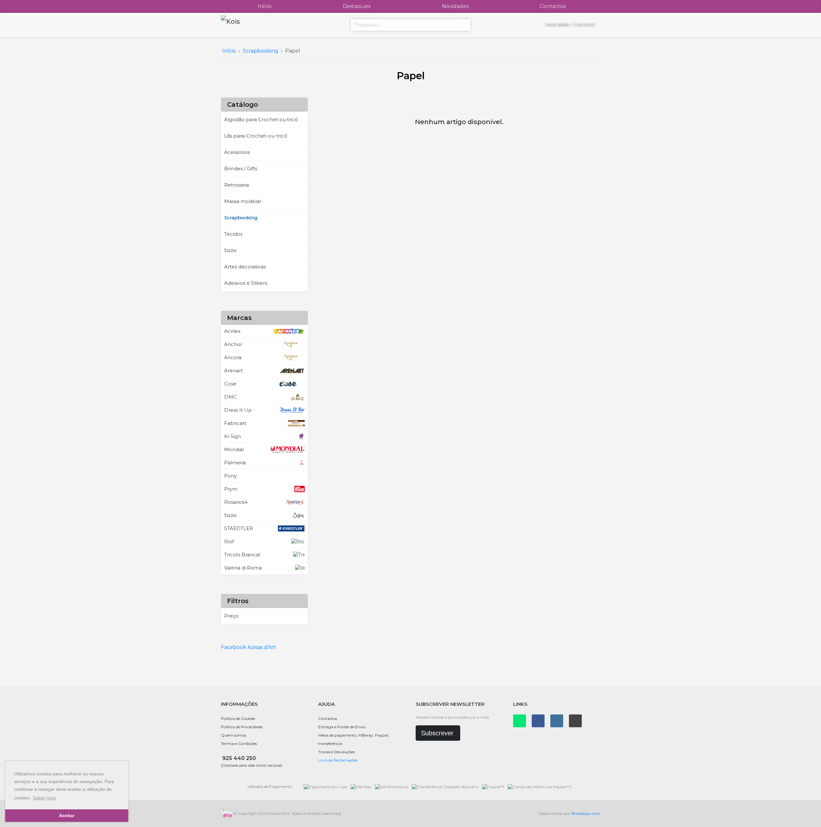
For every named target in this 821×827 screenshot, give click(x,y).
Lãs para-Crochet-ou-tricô (255, 136)
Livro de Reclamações (338, 760)
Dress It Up (238, 410)
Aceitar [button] (66, 815)
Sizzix (230, 250)
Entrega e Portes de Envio (342, 726)
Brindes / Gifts (240, 168)
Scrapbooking (241, 218)
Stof (229, 541)
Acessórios (237, 152)
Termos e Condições (239, 743)
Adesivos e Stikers (245, 283)
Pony (230, 476)
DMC (230, 397)
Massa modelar (242, 201)
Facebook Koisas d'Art (248, 647)
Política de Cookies (238, 718)
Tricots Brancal (242, 555)
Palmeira (235, 463)
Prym (230, 489)
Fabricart (235, 423)
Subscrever (437, 733)
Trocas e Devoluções (336, 751)
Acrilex (232, 331)
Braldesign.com (585, 813)
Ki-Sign (232, 436)
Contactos (553, 6)
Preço (231, 616)
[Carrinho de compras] (534, 25)
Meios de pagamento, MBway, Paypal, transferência (353, 739)
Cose (230, 384)
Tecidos (233, 234)
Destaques (356, 6)
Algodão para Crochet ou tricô (261, 119)
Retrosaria (236, 185)
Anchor (233, 344)
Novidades (455, 6)
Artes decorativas (245, 267)
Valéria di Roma (243, 568)
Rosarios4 (236, 502)
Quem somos (233, 735)
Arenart (233, 370)
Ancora (232, 357)
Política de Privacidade (241, 726)
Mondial (234, 449)
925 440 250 (239, 758)
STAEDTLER (238, 528)
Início (265, 6)
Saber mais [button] (44, 797)
